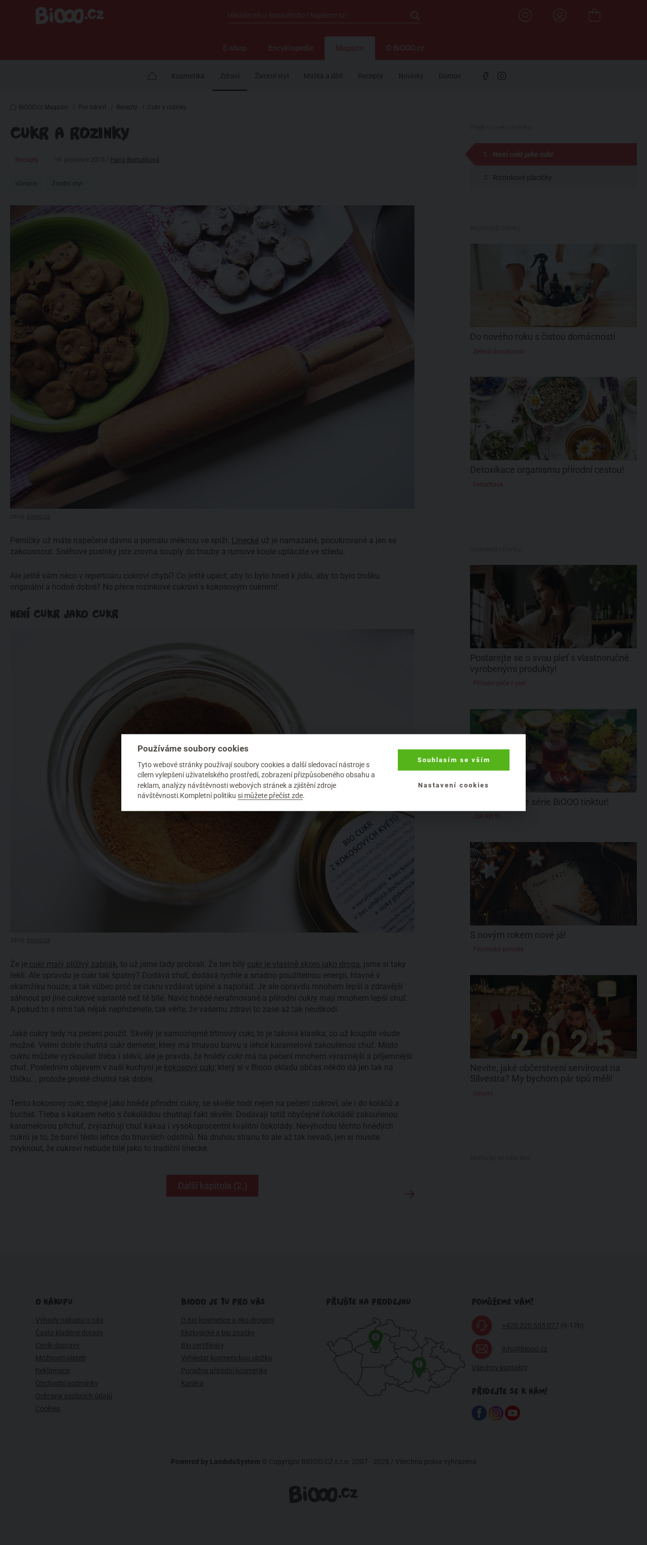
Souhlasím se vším (454, 760)
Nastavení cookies (453, 785)
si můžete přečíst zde (270, 795)
